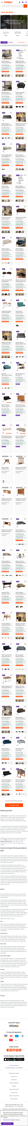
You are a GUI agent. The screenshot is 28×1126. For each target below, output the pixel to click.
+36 (25, 762)
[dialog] (14, 1118)
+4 (25, 231)
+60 (25, 75)
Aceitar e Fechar (7, 1123)
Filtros (5, 42)
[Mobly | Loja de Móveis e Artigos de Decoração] (8, 2)
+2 (11, 387)
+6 (25, 544)
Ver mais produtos (14, 805)
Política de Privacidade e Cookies (11, 1120)
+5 (11, 231)
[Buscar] (25, 6)
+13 (11, 762)
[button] (11, 42)
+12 (11, 75)
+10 (25, 106)
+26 (11, 137)
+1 (25, 169)
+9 (11, 200)
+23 (25, 731)
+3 (11, 262)
